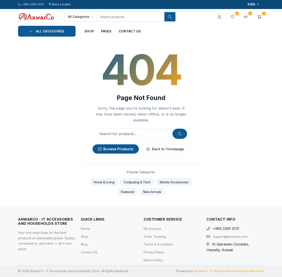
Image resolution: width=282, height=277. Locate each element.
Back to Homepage (168, 149)
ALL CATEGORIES (50, 31)
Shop (89, 31)
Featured (127, 192)
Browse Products (118, 149)
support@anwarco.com (230, 236)
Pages (106, 31)
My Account (152, 229)
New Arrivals (152, 192)
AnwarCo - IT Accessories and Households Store (229, 271)
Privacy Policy (154, 252)
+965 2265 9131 (33, 4)
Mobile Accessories (174, 182)
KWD (252, 4)
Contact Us (130, 31)
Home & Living (104, 182)
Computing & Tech (137, 182)
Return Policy (153, 260)
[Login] (219, 16)
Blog (84, 244)
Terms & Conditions (158, 244)
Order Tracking (155, 236)
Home (85, 229)
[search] (169, 16)
